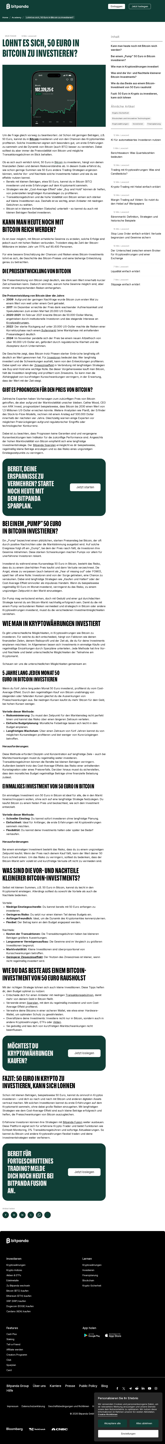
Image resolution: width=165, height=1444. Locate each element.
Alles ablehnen (144, 1423)
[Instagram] (156, 1388)
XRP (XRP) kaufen (16, 1301)
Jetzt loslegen (140, 6)
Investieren (88, 1270)
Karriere (55, 1386)
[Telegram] (130, 1388)
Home (5, 17)
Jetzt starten (85, 487)
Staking (10, 1339)
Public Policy (88, 1386)
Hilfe (9, 1390)
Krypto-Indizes (14, 1270)
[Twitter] (123, 1388)
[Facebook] (117, 1388)
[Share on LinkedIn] (22, 1215)
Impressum (12, 1406)
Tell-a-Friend (13, 1344)
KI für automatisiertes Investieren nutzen (136, 139)
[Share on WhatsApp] (39, 1215)
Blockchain (88, 1280)
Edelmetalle (12, 1280)
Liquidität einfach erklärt (125, 271)
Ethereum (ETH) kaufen (18, 1296)
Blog (104, 1386)
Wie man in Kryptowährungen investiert (135, 66)
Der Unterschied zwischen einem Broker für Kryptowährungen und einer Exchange (136, 254)
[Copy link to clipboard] (47, 1215)
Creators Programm (16, 1354)
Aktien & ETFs (13, 1275)
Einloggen (116, 6)
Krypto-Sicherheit (91, 1285)
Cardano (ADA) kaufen (18, 1311)
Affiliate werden (14, 1349)
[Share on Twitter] (31, 1215)
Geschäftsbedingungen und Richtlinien (68, 1406)
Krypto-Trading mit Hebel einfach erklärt (135, 186)
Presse (70, 1386)
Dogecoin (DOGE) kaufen (20, 1306)
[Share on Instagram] (14, 1215)
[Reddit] (136, 1388)
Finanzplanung (90, 1275)
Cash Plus (11, 1334)
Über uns (39, 1386)
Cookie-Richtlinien (107, 1414)
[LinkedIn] (143, 1388)
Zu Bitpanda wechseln (18, 1285)
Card (9, 1370)
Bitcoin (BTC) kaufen (17, 1290)
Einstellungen (128, 1433)
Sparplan (11, 1365)
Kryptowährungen (15, 1265)
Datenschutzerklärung (33, 1406)
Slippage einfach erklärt (125, 284)
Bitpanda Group (17, 1386)
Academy (16, 17)
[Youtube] (149, 1388)
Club (8, 1359)
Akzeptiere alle (112, 1423)
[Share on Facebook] (5, 1215)
